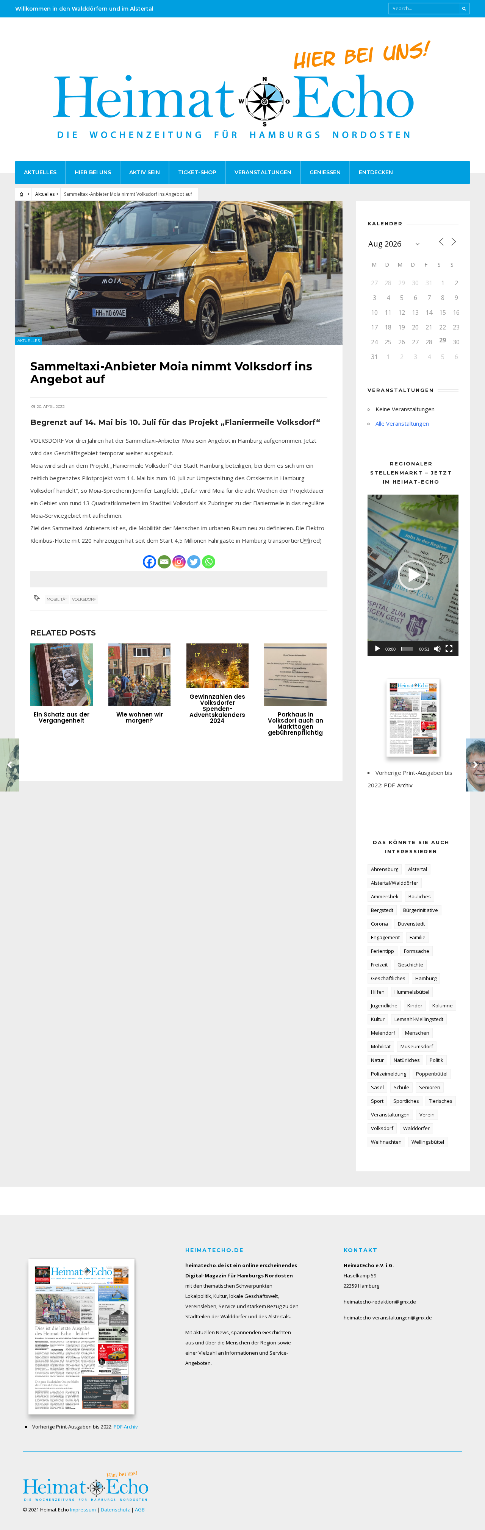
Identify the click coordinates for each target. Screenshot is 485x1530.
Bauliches (419, 896)
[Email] (164, 561)
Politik (436, 1060)
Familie (418, 937)
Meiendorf (383, 1032)
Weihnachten (386, 1141)
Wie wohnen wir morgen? (139, 717)
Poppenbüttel (431, 1073)
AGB (140, 1509)
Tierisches (440, 1101)
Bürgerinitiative (420, 910)
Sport (377, 1101)
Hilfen (378, 991)
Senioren (429, 1087)
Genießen (325, 172)
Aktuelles (40, 172)
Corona (379, 923)
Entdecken (376, 172)
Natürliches (407, 1060)
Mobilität (57, 599)
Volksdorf (84, 599)
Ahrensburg (384, 869)
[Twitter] (193, 561)
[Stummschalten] (437, 649)
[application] (413, 575)
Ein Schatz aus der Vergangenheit (61, 717)
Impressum (83, 1509)
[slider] (407, 649)
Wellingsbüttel (427, 1141)
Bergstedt (382, 910)
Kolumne (442, 1005)
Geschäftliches (388, 978)
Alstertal (417, 869)
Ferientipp (382, 951)
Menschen (417, 1032)
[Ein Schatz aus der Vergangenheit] (61, 674)
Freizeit (379, 964)
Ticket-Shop (197, 172)
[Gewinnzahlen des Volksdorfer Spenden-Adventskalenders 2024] (217, 665)
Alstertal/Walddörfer (394, 882)
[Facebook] (149, 561)
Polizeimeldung (388, 1073)
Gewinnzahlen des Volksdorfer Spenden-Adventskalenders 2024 (217, 709)
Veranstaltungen (263, 172)
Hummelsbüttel (411, 991)
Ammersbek (385, 896)
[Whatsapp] (208, 561)
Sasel (377, 1087)
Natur (377, 1060)
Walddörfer (416, 1128)
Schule (401, 1087)
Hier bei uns (93, 172)
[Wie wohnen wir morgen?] (139, 674)
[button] (413, 575)
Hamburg (425, 978)
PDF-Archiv (398, 785)
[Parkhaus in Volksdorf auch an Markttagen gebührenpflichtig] (295, 674)
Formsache (416, 951)
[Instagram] (179, 561)
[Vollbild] (449, 649)
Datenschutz (115, 1509)
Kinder (414, 1005)
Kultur (378, 1019)
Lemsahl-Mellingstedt (418, 1019)
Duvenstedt (411, 923)
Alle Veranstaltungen (402, 423)
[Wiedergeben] (377, 649)
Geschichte (410, 964)
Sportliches (406, 1101)
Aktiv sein (144, 172)
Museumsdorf (417, 1046)
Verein (427, 1114)
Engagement (385, 937)
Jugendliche (384, 1005)
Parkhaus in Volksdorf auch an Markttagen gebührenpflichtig (295, 723)
